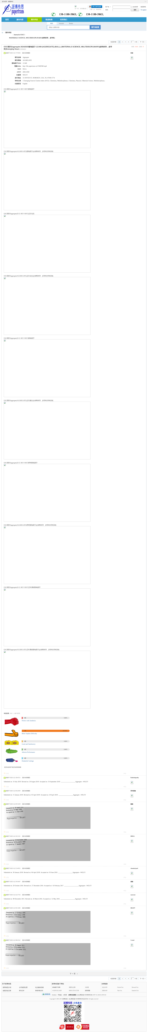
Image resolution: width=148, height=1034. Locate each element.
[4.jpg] (12, 753)
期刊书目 (34, 19)
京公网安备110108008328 (76, 999)
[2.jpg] (12, 736)
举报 (125, 773)
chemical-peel (134, 868)
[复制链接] (23, 49)
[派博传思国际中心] (13, 9)
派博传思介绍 (7, 987)
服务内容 (19, 19)
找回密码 (143, 7)
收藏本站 (10, 1)
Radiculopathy (135, 777)
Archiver (54, 995)
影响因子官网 (56, 987)
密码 (106, 10)
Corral (132, 940)
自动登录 (135, 7)
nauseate (133, 895)
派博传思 (65, 999)
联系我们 (63, 19)
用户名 (107, 7)
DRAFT (133, 908)
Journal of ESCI (19, 35)
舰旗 (132, 804)
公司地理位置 (23, 987)
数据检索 (49, 19)
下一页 (142, 42)
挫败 (132, 881)
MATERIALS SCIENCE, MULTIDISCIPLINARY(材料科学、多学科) (32, 38)
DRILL (133, 836)
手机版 (60, 995)
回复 (7, 773)
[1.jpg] (12, 726)
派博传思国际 (72, 995)
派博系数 (87, 990)
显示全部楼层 (26, 53)
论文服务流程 (39, 987)
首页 (7, 19)
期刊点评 (21, 990)
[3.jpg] (12, 744)
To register (143, 10)
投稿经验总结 (39, 990)
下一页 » (74, 974)
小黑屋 (65, 995)
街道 (132, 53)
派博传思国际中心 (2, 32)
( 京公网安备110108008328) (84, 995)
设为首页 (4, 1)
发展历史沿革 (7, 990)
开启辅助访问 (143, 1)
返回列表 (113, 42)
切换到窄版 (145, 1)
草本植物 (133, 791)
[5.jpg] (12, 763)
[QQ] (46, 995)
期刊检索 (95, 27)
